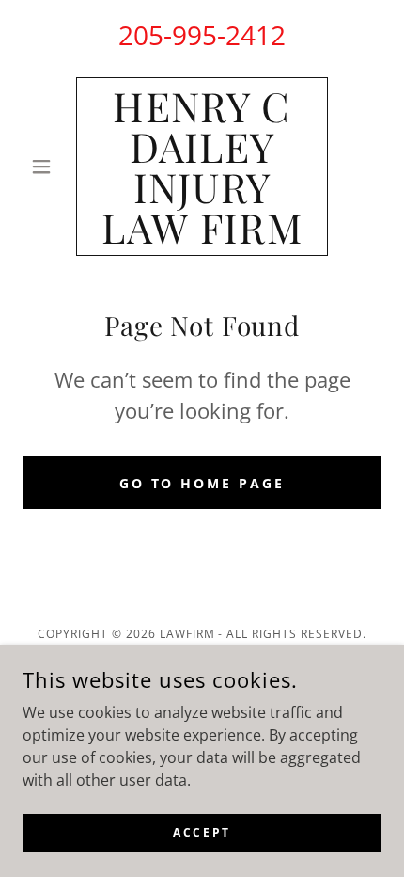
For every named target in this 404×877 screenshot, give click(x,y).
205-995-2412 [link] (202, 35)
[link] (201, 166)
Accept (201, 832)
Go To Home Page (202, 483)
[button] (49, 166)
